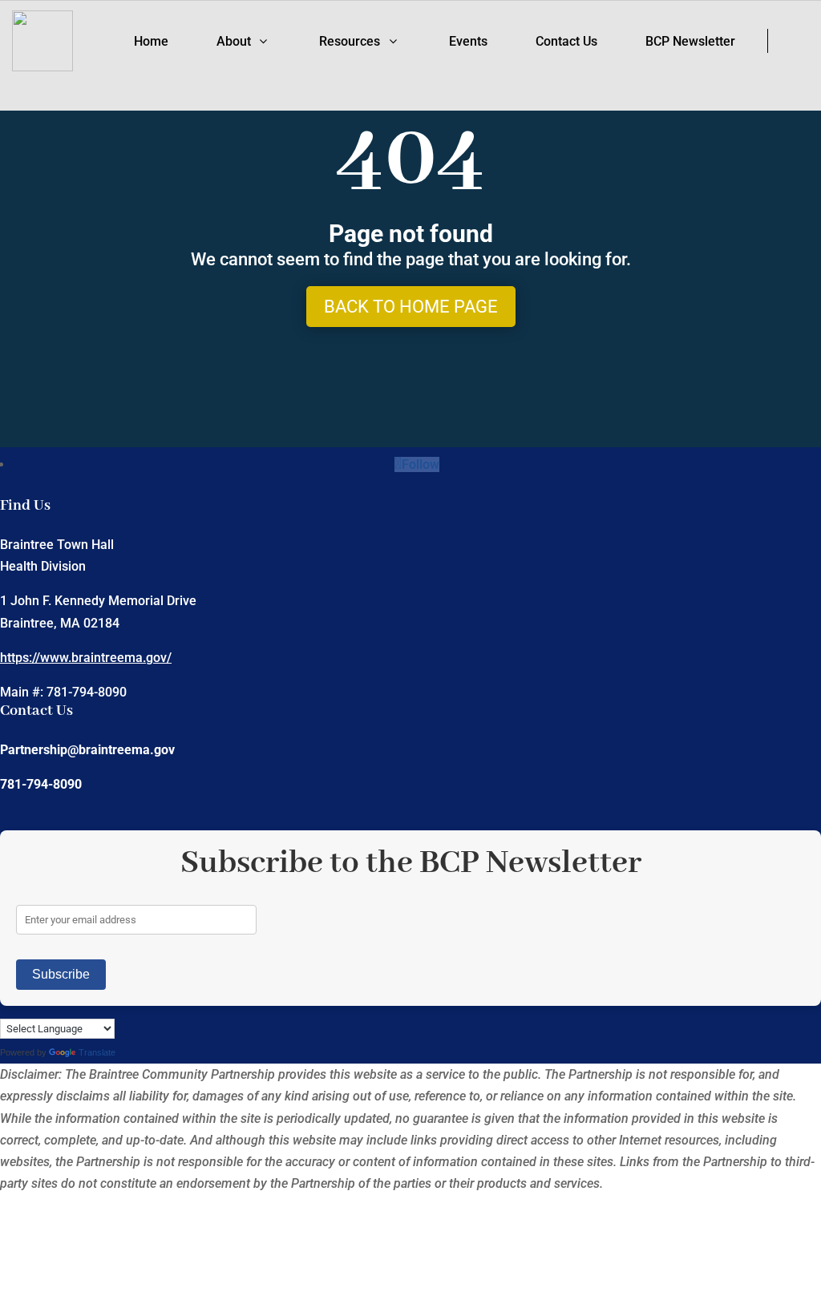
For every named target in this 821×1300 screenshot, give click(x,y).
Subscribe (61, 974)
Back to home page (411, 307)
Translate (97, 1052)
